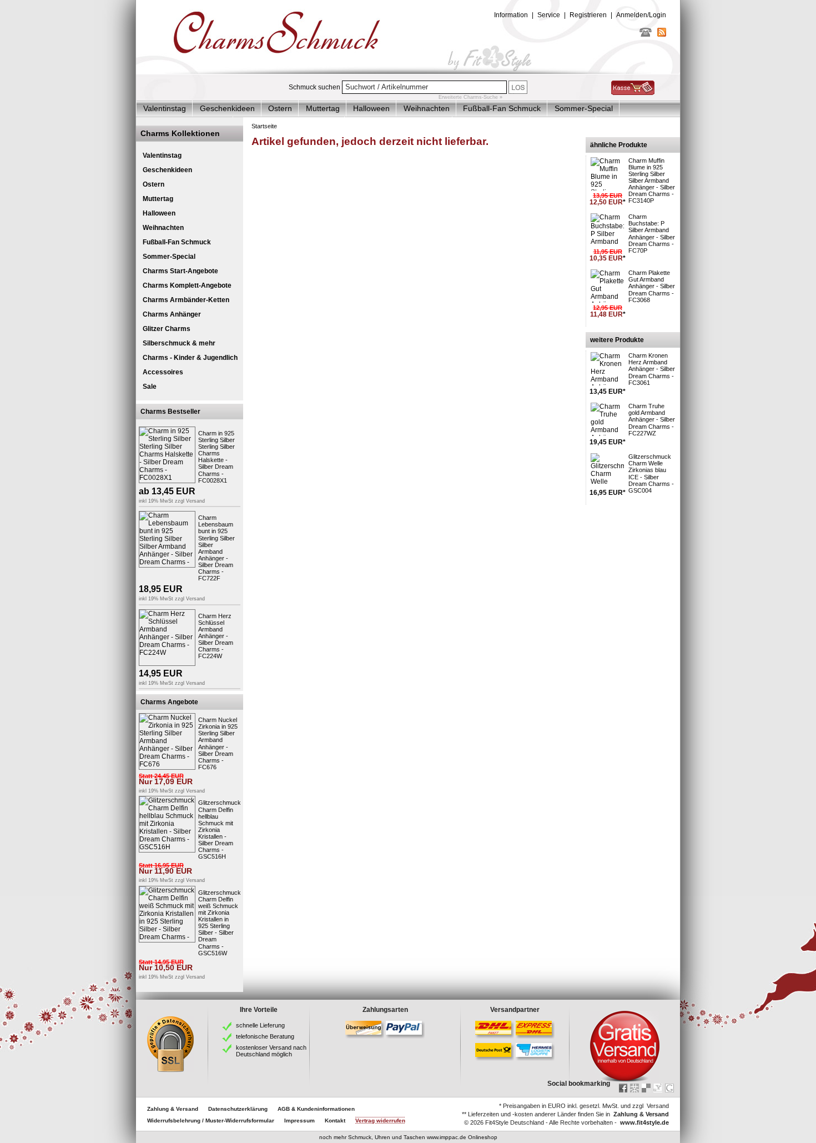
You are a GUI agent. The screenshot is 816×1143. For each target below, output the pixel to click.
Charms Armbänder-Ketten (186, 300)
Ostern (280, 108)
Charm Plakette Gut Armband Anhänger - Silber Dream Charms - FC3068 (651, 286)
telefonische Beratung (265, 1036)
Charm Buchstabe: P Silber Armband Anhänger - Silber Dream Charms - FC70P (651, 233)
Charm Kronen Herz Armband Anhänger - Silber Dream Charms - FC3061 (651, 368)
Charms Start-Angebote (180, 271)
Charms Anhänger (172, 314)
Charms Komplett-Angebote (187, 285)
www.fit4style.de (644, 1122)
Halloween (371, 108)
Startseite (264, 126)
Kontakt (335, 1120)
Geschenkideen (227, 108)
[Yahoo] (657, 1088)
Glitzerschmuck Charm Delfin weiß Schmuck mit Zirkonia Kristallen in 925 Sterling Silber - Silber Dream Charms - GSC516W (219, 922)
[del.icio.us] (646, 1088)
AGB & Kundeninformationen (316, 1109)
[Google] (669, 1088)
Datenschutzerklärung (238, 1109)
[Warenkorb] (633, 93)
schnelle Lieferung (260, 1025)
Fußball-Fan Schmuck (502, 108)
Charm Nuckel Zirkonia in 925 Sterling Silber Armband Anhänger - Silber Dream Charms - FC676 (218, 743)
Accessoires (163, 372)
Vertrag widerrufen (380, 1120)
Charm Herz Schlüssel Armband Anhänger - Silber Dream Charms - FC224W (215, 636)
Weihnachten (427, 108)
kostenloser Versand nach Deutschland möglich (271, 1050)
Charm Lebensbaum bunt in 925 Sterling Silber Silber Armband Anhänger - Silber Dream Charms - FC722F (216, 547)
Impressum (299, 1120)
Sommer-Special (584, 108)
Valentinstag (164, 108)
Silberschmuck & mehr (179, 343)
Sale (150, 386)
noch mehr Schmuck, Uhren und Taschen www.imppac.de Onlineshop (408, 1137)
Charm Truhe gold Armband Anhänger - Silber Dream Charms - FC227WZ (651, 419)
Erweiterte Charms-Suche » (470, 97)
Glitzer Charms (166, 329)
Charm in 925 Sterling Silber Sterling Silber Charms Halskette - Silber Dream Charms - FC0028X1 (216, 457)
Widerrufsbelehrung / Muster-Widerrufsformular (210, 1120)
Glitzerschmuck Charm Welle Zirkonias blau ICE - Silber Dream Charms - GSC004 (651, 473)
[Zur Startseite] (408, 72)
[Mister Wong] (634, 1088)
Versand (195, 501)
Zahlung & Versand (172, 1109)
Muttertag (323, 108)
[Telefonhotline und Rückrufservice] (645, 34)
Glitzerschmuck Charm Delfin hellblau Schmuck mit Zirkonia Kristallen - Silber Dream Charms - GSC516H (219, 829)
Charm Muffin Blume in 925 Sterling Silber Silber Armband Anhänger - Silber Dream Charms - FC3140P (651, 180)
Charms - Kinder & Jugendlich (190, 358)
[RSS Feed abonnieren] (661, 34)
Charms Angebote (169, 702)
